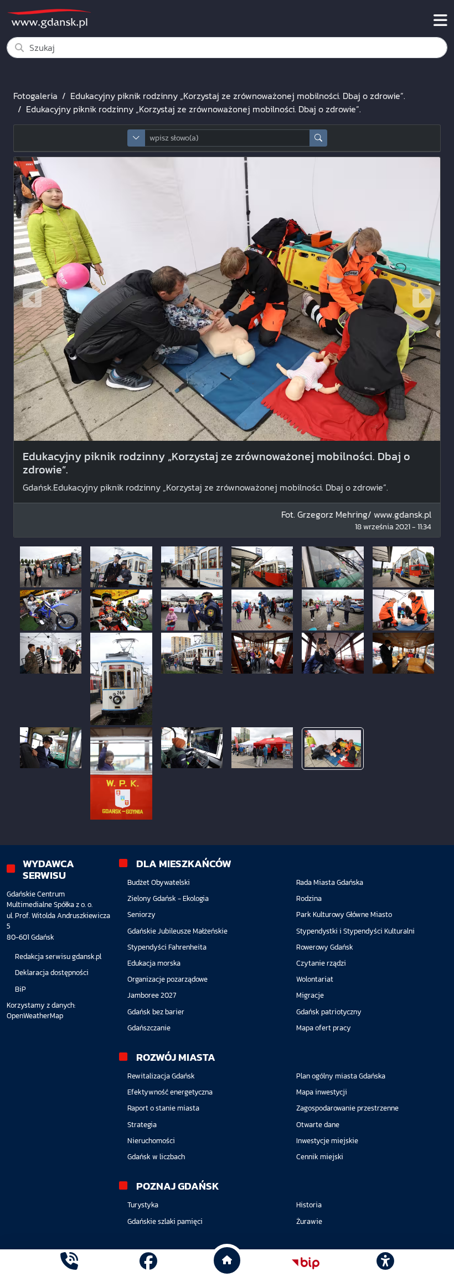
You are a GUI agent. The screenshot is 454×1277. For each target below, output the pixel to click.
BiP (20, 989)
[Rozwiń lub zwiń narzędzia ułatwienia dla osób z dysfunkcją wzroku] (385, 1263)
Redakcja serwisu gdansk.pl (58, 956)
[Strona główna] (69, 1263)
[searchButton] (318, 138)
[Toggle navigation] (440, 20)
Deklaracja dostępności (52, 972)
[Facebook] (148, 1263)
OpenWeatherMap (35, 1015)
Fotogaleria (35, 95)
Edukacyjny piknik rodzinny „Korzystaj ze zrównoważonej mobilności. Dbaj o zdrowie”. (237, 95)
